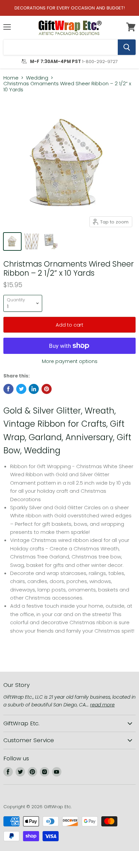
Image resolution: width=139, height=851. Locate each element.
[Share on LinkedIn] (34, 389)
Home (11, 78)
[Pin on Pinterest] (46, 389)
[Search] (127, 47)
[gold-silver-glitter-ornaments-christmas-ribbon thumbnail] (50, 241)
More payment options (70, 361)
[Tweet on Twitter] (21, 389)
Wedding (37, 78)
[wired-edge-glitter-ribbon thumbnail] (12, 241)
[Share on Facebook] (8, 389)
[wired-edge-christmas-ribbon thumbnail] (31, 241)
